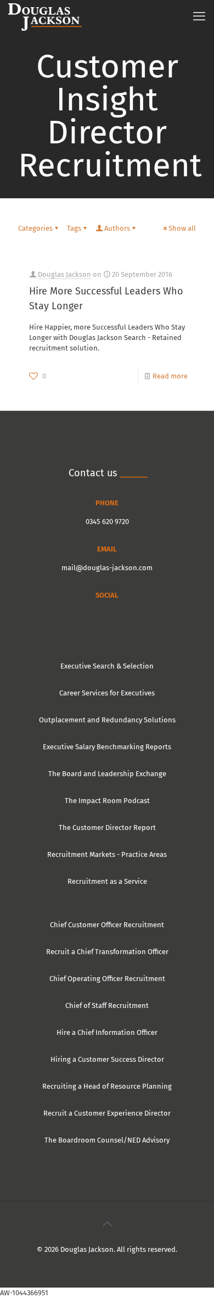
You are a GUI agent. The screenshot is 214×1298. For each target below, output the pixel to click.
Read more (170, 376)
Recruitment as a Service (107, 881)
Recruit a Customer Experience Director (107, 1113)
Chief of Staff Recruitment (107, 1005)
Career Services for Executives (107, 693)
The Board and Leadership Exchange (107, 774)
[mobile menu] (199, 16)
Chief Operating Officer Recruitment (107, 978)
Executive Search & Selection (107, 666)
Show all (182, 228)
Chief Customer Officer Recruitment (107, 925)
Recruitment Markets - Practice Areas (107, 854)
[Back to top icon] (107, 1224)
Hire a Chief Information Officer (107, 1032)
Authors (117, 228)
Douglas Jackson (64, 274)
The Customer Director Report (107, 827)
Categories (35, 228)
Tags (74, 228)
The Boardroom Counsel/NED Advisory (107, 1140)
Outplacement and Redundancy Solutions (107, 720)
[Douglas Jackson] (45, 16)
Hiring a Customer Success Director (107, 1059)
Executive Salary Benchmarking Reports (107, 747)
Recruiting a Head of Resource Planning (107, 1086)
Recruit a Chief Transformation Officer (107, 952)
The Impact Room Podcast (107, 800)
